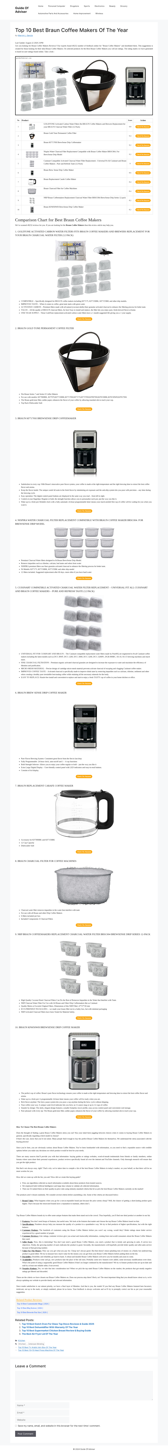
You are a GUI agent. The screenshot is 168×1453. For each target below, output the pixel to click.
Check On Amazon (143, 127)
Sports (87, 6)
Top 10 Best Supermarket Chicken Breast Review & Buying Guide (56, 1330)
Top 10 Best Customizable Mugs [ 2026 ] (33, 1304)
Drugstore (74, 6)
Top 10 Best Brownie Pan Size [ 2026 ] (32, 1312)
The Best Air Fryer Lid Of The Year (40, 1334)
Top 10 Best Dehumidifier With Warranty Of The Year (50, 1327)
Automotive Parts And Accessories (53, 13)
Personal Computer (56, 6)
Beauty (112, 6)
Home (40, 6)
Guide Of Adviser (22, 10)
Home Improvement (82, 13)
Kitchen (21, 1340)
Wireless (99, 13)
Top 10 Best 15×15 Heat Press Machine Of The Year (41, 1350)
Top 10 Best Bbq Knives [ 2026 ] (30, 1308)
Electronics (99, 6)
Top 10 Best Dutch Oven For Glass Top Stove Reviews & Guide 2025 (58, 1324)
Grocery (123, 6)
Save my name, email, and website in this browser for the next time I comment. (59, 1425)
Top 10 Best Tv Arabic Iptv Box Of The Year (37, 1347)
